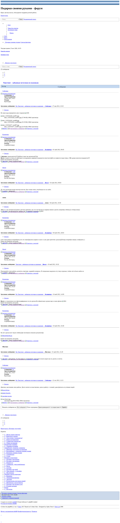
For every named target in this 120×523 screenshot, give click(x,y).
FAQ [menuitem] (9, 25)
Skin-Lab (57, 506)
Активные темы (5, 54)
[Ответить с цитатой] (31, 128)
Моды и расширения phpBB (9, 511)
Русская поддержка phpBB (9, 503)
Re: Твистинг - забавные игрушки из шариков (29, 106)
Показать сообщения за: (9, 407)
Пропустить (4, 15)
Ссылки (8, 23)
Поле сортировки (32, 407)
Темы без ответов (5, 51)
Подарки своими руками (9, 493)
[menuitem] (13, 28)
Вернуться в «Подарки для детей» (11, 428)
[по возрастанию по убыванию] (56, 407)
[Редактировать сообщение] (16, 128)
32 (13, 95)
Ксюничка (5, 134)
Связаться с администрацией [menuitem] (10, 498)
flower (4, 167)
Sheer (19, 506)
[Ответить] (4, 128)
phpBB (14, 502)
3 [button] (4, 75)
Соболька (5, 91)
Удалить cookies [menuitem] (6, 496)
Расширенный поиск (30, 19)
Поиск (21, 19)
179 (13, 138)
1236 (13, 172)
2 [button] (4, 74)
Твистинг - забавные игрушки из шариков (20, 83)
